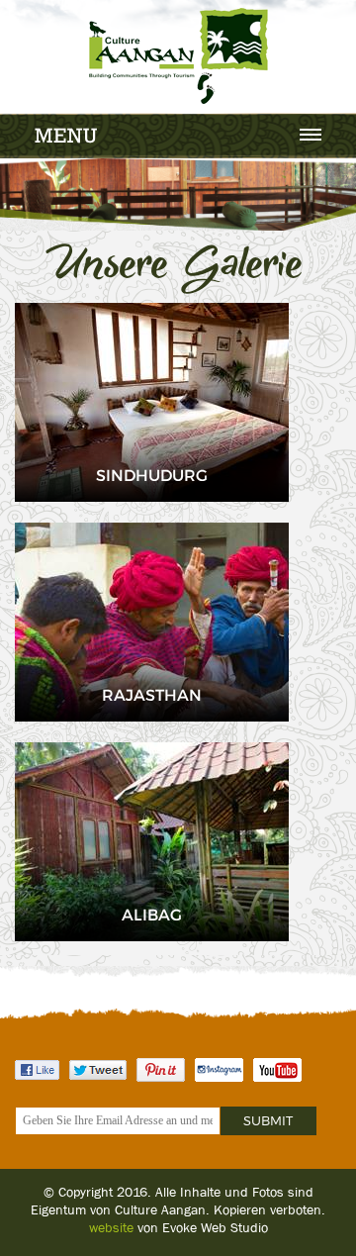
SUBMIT (268, 1120)
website (111, 1227)
